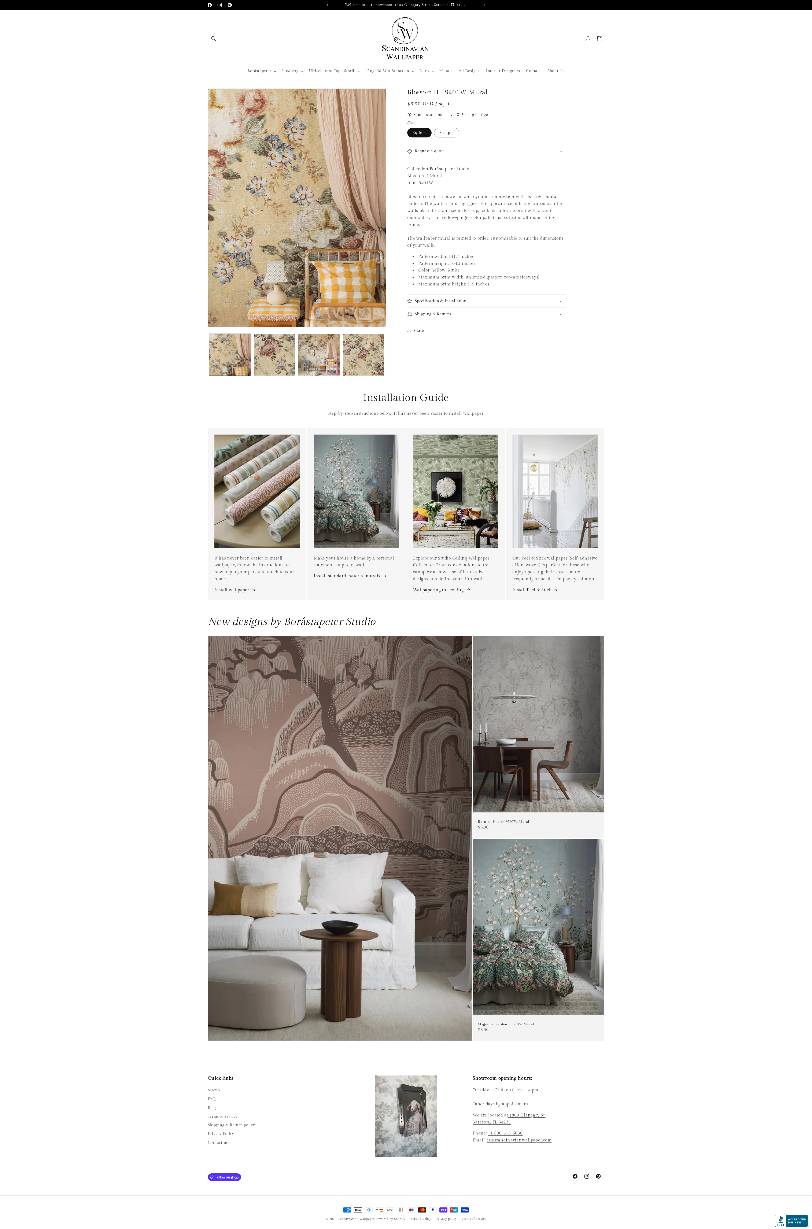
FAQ (212, 1099)
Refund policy (420, 1219)
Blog (212, 1108)
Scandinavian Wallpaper (357, 1219)
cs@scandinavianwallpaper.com (519, 1140)
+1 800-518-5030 (505, 1133)
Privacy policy (446, 1219)
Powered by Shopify (390, 1219)
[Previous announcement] (327, 5)
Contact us (218, 1142)
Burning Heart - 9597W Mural (503, 822)
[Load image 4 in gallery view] (363, 355)
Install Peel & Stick (531, 590)
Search (214, 1090)
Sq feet (419, 132)
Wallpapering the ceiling (438, 590)
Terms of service (223, 1116)
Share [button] (418, 330)
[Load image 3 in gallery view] (319, 355)
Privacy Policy (221, 1134)
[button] (213, 38)
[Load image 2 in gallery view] (274, 355)
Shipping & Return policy (231, 1125)
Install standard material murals (347, 576)
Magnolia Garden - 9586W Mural (506, 1024)
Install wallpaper (231, 590)
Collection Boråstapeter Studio (438, 168)
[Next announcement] (484, 5)
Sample (447, 132)
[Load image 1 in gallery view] (230, 355)
